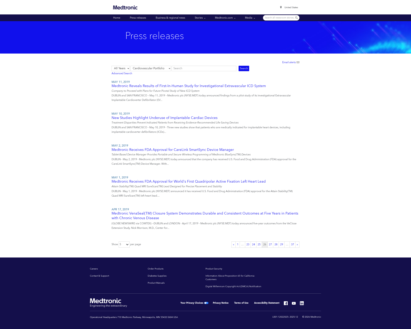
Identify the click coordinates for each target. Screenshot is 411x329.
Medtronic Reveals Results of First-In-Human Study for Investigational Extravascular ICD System (189, 86)
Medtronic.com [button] (224, 18)
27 (270, 244)
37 (292, 244)
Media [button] (249, 18)
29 (281, 244)
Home (116, 18)
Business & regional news (170, 18)
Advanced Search (122, 73)
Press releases (138, 18)
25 (259, 244)
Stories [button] (199, 18)
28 (276, 244)
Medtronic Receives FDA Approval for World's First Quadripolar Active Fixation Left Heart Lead (189, 181)
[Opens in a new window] (286, 304)
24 (253, 244)
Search (244, 68)
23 (247, 244)
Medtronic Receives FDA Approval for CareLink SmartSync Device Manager (173, 150)
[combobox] (291, 7)
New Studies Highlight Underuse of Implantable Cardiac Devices (165, 118)
